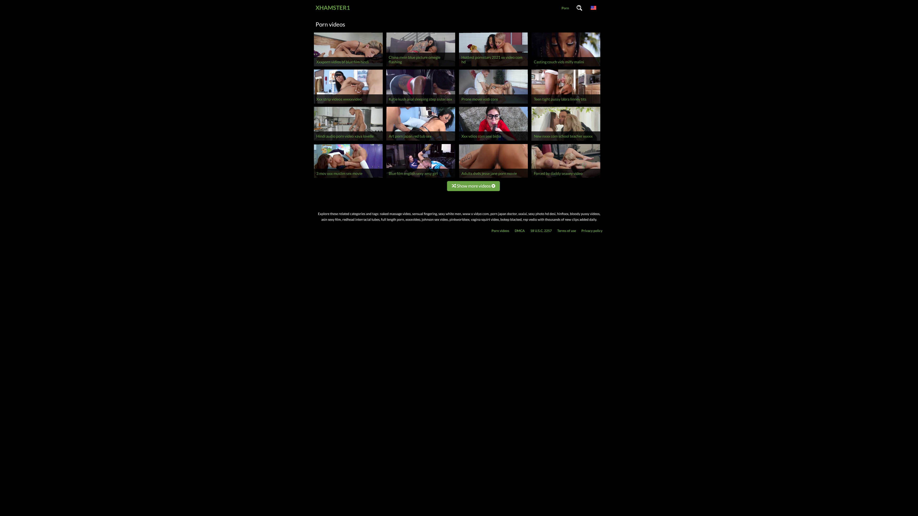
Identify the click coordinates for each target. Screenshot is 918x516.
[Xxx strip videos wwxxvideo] (348, 103)
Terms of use (566, 231)
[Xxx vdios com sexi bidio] (493, 140)
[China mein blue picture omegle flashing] (420, 66)
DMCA (520, 231)
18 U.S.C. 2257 (541, 231)
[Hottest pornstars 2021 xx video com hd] (493, 66)
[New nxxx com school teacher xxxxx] (565, 140)
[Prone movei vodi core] (493, 103)
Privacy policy (591, 231)
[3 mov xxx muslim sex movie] (348, 178)
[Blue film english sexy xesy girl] (420, 178)
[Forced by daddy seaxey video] (565, 178)
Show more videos (474, 185)
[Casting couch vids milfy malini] (565, 66)
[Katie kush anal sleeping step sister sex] (420, 103)
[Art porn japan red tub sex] (420, 140)
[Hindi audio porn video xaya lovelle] (348, 140)
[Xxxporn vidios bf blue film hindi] (348, 66)
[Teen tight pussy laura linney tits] (565, 103)
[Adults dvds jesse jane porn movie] (493, 178)
